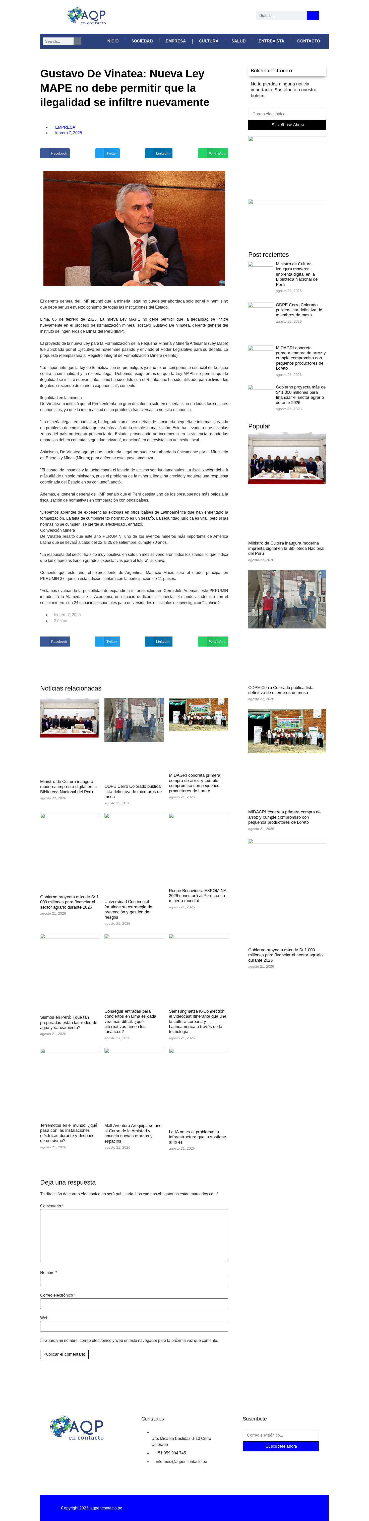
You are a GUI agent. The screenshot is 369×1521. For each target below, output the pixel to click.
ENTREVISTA (271, 41)
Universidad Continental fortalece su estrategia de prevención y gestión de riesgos (128, 909)
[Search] (313, 15)
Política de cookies (277, 1508)
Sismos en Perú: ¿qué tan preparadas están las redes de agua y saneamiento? (68, 1022)
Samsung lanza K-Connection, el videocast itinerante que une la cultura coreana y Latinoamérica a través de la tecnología (197, 1021)
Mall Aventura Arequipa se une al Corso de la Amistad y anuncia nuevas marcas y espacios (132, 1133)
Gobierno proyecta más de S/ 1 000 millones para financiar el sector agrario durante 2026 (69, 902)
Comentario (52, 1206)
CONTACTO (308, 41)
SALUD (238, 41)
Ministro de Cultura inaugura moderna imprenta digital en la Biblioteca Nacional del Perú (68, 786)
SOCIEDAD (142, 41)
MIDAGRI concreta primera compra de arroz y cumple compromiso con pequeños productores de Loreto (194, 783)
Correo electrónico (58, 1295)
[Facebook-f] (251, 1457)
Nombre (48, 1273)
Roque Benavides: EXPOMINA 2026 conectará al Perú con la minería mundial (197, 895)
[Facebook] (160, 16)
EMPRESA (176, 41)
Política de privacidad (184, 1508)
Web (44, 1318)
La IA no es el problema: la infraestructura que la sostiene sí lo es (197, 1137)
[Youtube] (207, 16)
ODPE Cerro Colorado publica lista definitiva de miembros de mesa (133, 791)
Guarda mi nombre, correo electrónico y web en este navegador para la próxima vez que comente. (131, 1341)
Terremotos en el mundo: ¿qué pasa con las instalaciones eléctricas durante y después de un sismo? (68, 1133)
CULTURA (209, 41)
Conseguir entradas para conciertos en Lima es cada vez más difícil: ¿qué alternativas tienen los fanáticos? (130, 1021)
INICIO (112, 41)
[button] (55, 153)
